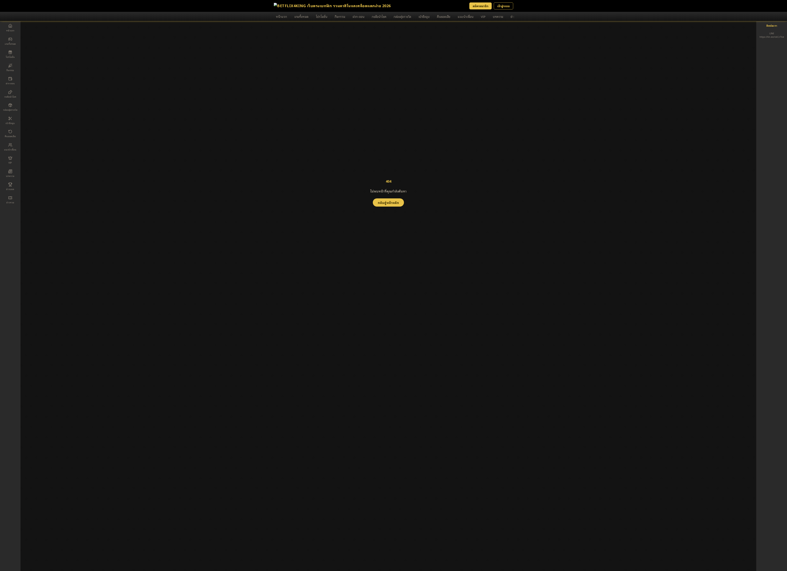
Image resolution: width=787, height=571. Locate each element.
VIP (483, 16)
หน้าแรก (281, 16)
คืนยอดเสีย (443, 16)
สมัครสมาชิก (480, 5)
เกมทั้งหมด (301, 16)
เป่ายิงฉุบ (424, 16)
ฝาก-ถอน (358, 16)
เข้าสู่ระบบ (503, 5)
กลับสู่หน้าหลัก (388, 202)
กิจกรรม (340, 16)
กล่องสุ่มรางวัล (402, 16)
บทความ (498, 16)
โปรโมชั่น (321, 16)
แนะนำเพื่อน (465, 16)
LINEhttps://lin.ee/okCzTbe (772, 35)
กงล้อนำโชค (379, 16)
